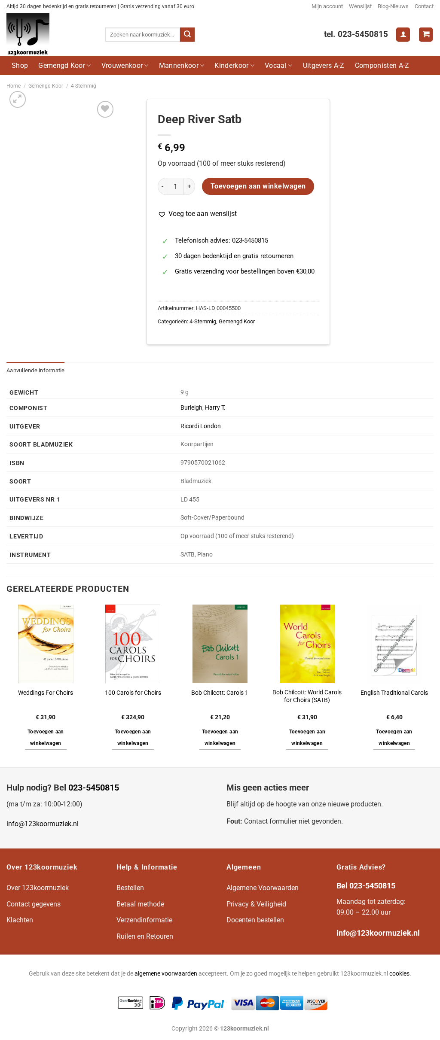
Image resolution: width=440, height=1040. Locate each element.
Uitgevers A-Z (324, 65)
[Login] (403, 34)
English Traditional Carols (394, 692)
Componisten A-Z (382, 65)
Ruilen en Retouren (144, 936)
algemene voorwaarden (165, 973)
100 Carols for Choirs (133, 692)
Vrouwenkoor (122, 65)
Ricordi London (200, 426)
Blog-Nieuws (393, 6)
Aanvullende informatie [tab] (35, 370)
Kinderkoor (231, 65)
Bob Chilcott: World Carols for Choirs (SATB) (307, 696)
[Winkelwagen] (426, 34)
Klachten (19, 920)
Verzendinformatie (144, 920)
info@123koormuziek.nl (42, 824)
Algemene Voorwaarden (262, 888)
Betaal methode (140, 904)
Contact (424, 6)
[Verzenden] (187, 34)
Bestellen (130, 888)
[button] (197, 213)
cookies (399, 973)
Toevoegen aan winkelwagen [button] (46, 738)
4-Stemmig (83, 86)
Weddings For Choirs (45, 692)
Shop (20, 65)
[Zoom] (17, 99)
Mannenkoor (179, 65)
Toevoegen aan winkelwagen (258, 186)
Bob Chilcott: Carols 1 (219, 692)
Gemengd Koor (61, 65)
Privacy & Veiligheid (256, 904)
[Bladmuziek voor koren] (49, 34)
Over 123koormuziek (37, 888)
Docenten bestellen (255, 920)
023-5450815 (93, 787)
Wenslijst (360, 6)
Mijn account (327, 6)
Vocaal (276, 65)
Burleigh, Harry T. (203, 407)
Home (13, 86)
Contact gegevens (33, 904)
